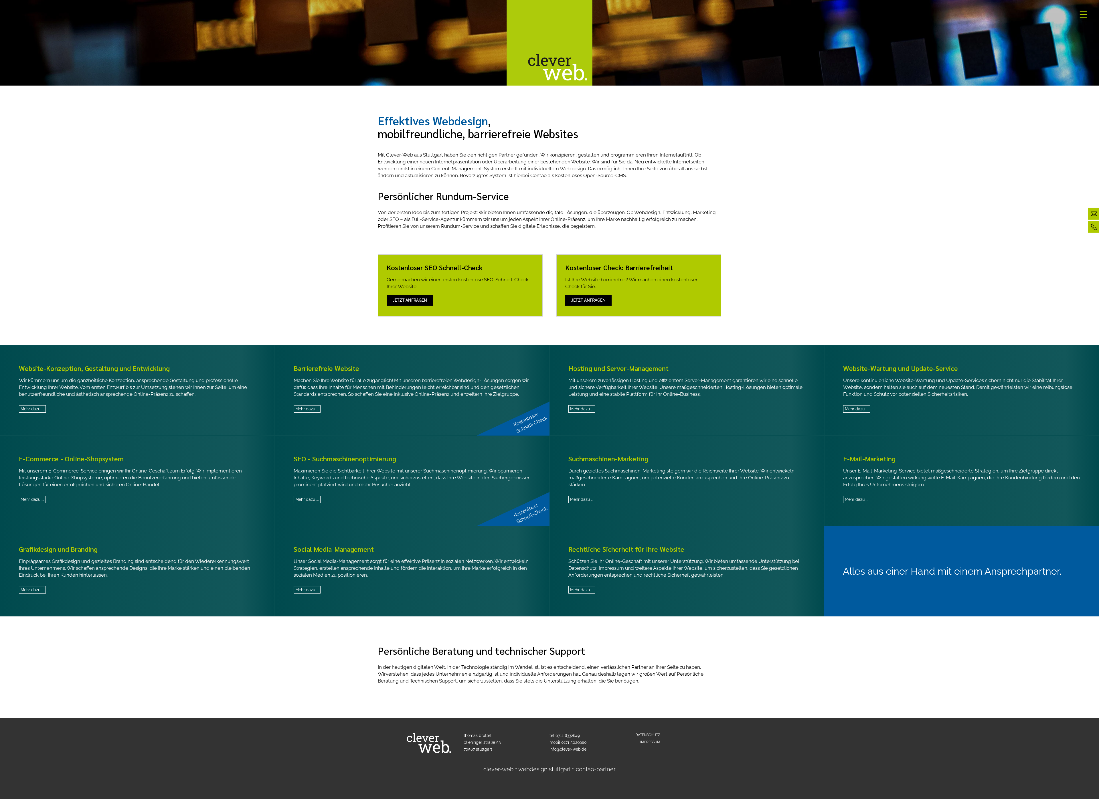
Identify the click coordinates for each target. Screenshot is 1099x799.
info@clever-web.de (568, 749)
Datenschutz (647, 735)
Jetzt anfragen (410, 300)
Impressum (650, 742)
